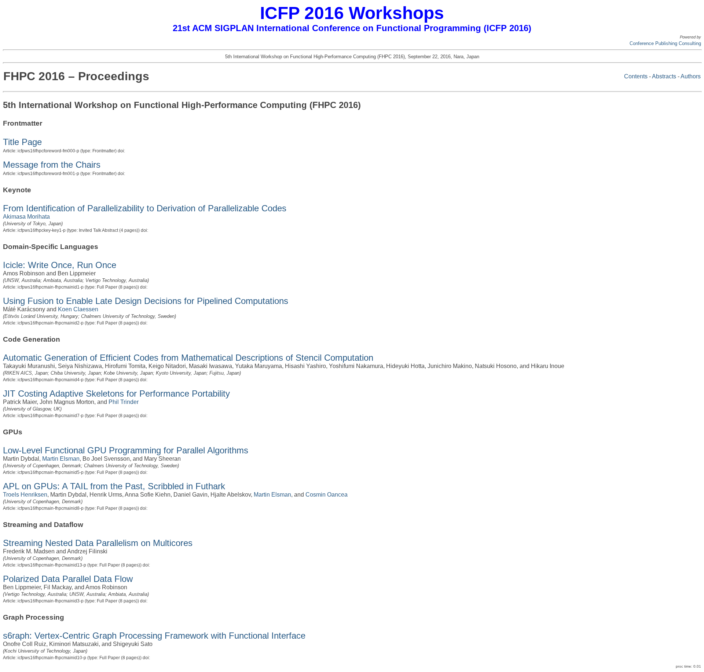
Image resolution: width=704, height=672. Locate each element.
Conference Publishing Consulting (665, 43)
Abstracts (664, 76)
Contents (636, 76)
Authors (691, 76)
